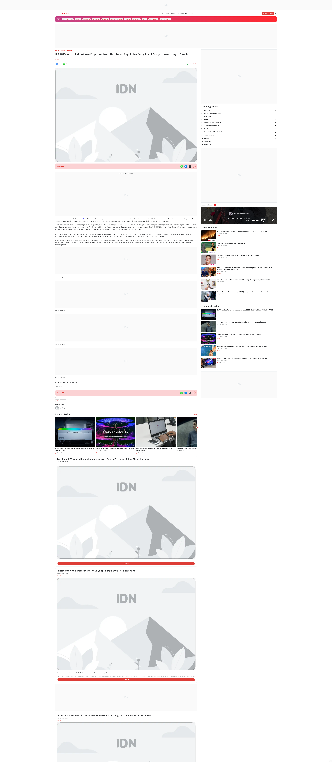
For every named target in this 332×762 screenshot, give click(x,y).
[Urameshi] (57, 408)
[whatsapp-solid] (181, 166)
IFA (84, 219)
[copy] (194, 166)
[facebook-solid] (185, 166)
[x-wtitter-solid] (190, 166)
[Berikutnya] (197, 428)
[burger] (276, 14)
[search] (260, 14)
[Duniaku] (65, 13)
